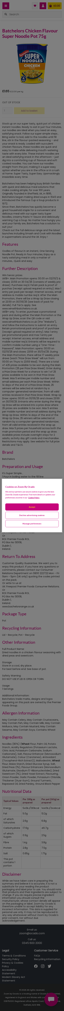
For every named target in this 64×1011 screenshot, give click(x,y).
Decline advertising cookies (32, 515)
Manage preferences (32, 523)
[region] (32, 506)
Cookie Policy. (34, 497)
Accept (32, 507)
